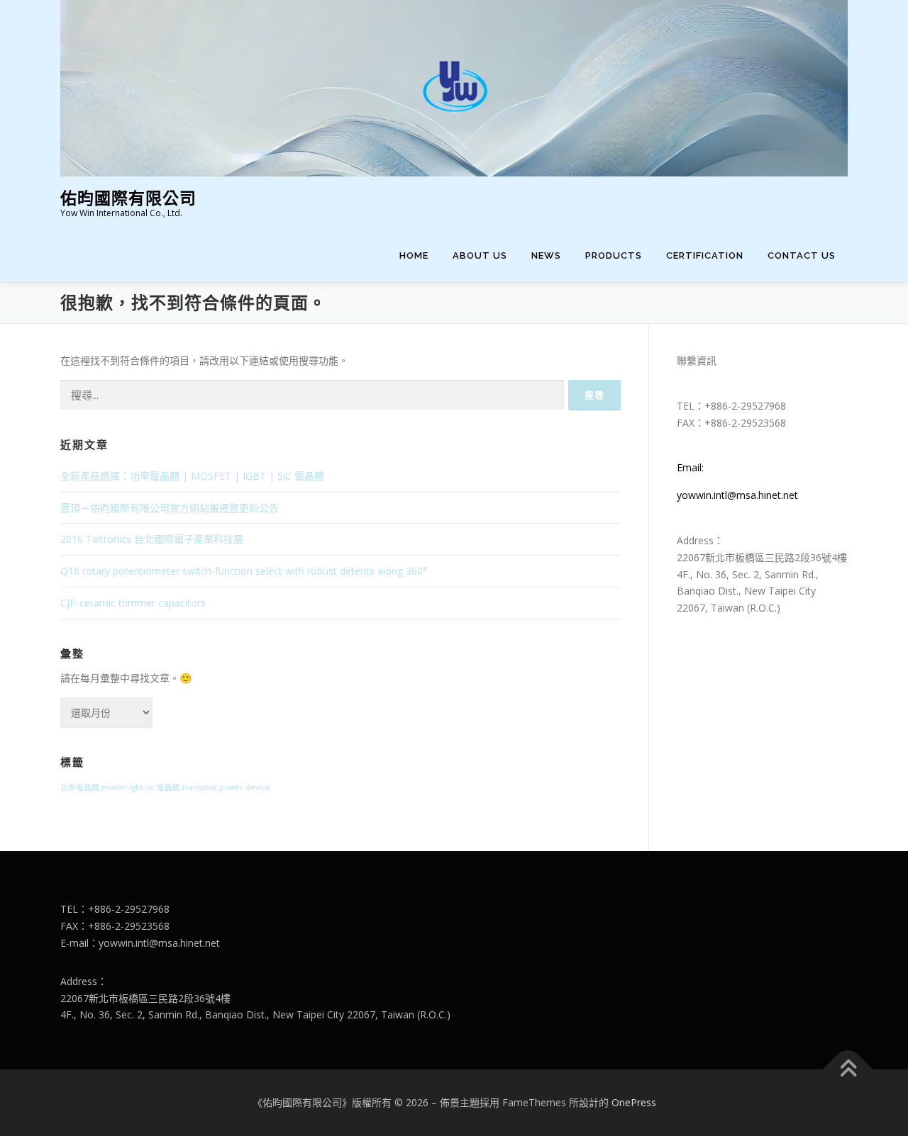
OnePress (633, 1102)
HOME (413, 255)
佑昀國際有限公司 (128, 198)
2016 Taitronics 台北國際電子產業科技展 (151, 539)
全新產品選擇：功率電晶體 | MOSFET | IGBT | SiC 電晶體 (192, 476)
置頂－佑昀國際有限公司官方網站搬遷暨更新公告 (169, 507)
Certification (704, 255)
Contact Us (802, 255)
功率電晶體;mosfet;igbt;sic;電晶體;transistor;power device (165, 787)
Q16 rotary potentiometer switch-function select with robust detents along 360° (243, 571)
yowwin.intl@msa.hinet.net (737, 495)
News (546, 255)
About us (480, 255)
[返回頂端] (848, 1070)
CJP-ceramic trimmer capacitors (133, 602)
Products (613, 255)
